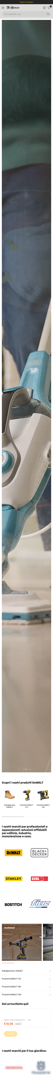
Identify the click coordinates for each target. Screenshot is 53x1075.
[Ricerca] (48, 14)
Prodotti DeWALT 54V (11, 994)
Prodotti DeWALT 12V (26, 806)
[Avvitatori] (22, 942)
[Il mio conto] (44, 7)
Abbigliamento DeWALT (9, 806)
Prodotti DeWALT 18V (43, 806)
